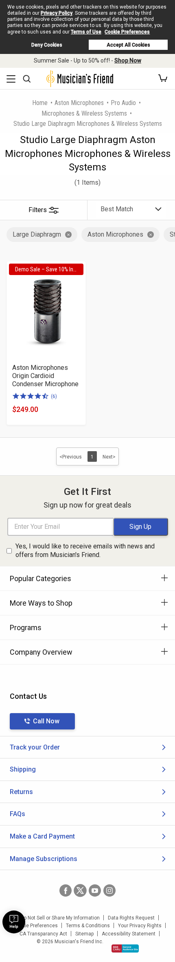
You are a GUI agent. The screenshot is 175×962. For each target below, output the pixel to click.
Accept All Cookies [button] (128, 45)
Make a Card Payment (42, 836)
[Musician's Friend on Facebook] (65, 890)
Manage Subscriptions (43, 859)
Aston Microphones (79, 103)
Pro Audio (123, 103)
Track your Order (35, 747)
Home (40, 103)
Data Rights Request (131, 918)
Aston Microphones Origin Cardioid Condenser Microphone (45, 376)
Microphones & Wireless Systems (84, 113)
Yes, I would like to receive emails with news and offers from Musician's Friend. (85, 550)
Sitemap (84, 934)
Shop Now (127, 60)
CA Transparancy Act (43, 934)
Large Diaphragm (37, 234)
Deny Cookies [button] (46, 45)
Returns (21, 792)
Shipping (23, 769)
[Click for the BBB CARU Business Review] (125, 948)
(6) (54, 396)
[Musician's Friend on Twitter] (80, 890)
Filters (37, 210)
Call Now (46, 721)
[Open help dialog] (13, 922)
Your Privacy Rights (140, 925)
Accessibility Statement (128, 934)
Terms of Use (86, 32)
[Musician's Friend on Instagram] (109, 890)
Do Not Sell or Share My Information (60, 918)
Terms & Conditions (88, 925)
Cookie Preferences (127, 32)
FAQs (17, 814)
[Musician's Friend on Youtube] (95, 890)
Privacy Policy (56, 13)
